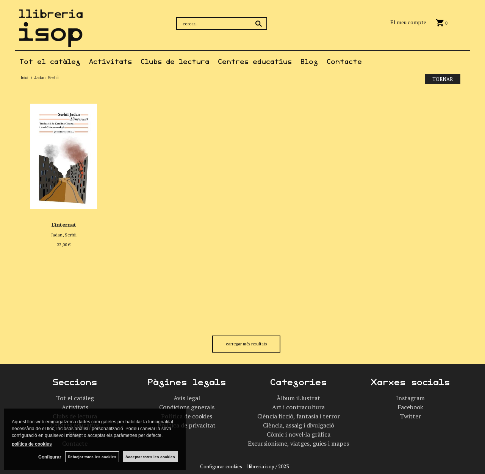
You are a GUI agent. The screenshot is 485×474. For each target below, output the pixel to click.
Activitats (110, 61)
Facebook (410, 407)
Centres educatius (255, 61)
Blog (309, 61)
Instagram (410, 398)
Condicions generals (186, 407)
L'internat (64, 224)
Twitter (410, 416)
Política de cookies (186, 416)
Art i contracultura (298, 407)
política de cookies (32, 444)
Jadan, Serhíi (64, 235)
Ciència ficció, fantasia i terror (298, 416)
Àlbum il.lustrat (298, 398)
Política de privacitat (187, 425)
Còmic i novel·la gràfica (298, 434)
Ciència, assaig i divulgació (298, 425)
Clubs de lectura (175, 61)
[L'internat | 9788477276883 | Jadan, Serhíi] (63, 154)
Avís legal (187, 398)
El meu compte (408, 22)
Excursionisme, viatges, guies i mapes (298, 443)
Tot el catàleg (49, 61)
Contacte (344, 61)
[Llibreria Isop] (51, 42)
